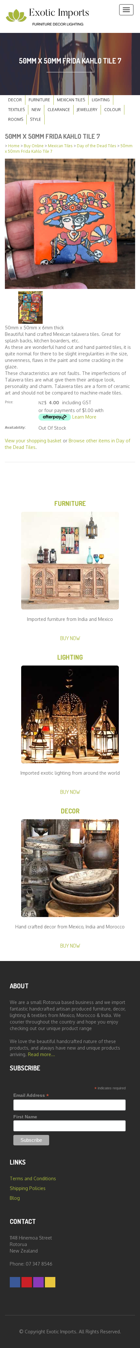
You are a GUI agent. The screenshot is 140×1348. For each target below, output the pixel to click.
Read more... (41, 1054)
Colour (112, 109)
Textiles (16, 109)
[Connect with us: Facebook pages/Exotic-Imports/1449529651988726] (15, 1282)
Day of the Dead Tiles (96, 145)
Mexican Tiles (71, 99)
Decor (15, 99)
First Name (25, 1116)
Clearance (59, 109)
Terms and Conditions (33, 1178)
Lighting (101, 99)
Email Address (31, 1095)
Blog (15, 1198)
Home (14, 145)
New (36, 109)
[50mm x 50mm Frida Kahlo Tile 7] (70, 223)
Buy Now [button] (70, 638)
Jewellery (87, 109)
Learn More (84, 417)
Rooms (15, 119)
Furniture (39, 99)
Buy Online (34, 145)
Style (35, 119)
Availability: (15, 427)
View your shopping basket (33, 440)
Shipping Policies (28, 1188)
